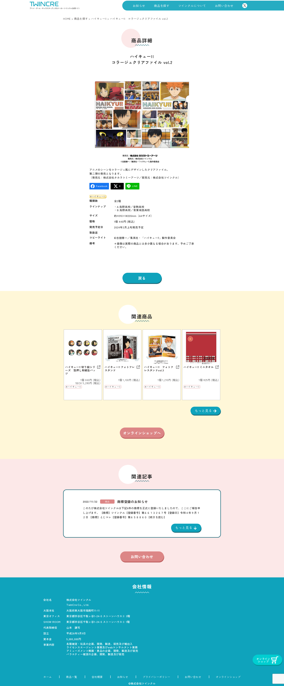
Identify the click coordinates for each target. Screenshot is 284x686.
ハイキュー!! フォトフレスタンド (120, 368)
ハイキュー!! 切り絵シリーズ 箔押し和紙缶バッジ (80, 370)
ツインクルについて (192, 5)
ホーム (47, 676)
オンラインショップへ (142, 432)
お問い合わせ (224, 5)
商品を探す (161, 5)
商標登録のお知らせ (132, 502)
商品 (107, 501)
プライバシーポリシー (156, 676)
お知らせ (139, 5)
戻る (142, 278)
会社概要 (97, 676)
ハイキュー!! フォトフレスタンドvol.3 (158, 368)
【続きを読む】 (156, 517)
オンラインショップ (228, 676)
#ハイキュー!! (97, 196)
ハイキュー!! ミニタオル (198, 367)
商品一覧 (71, 676)
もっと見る (204, 410)
